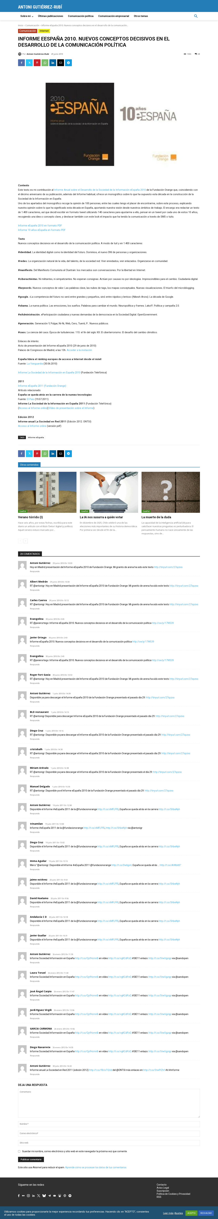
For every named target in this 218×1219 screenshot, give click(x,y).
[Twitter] (29, 62)
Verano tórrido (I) (30, 517)
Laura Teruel (38, 972)
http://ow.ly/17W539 (163, 623)
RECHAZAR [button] (206, 1213)
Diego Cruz (36, 730)
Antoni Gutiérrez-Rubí (38, 54)
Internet (44, 30)
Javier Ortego (38, 637)
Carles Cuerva (38, 600)
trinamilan (36, 823)
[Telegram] (68, 62)
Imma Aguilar (38, 861)
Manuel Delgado (40, 786)
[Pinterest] (37, 62)
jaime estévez (38, 879)
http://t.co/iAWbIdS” (170, 865)
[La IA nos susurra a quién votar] (109, 492)
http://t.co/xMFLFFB (108, 809)
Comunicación (32, 25)
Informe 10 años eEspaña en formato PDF (42, 230)
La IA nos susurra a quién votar (101, 517)
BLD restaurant (39, 712)
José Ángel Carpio (41, 991)
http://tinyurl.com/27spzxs (168, 567)
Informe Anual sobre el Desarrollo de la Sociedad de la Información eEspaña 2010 (100, 189)
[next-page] (26, 541)
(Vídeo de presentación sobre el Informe (71, 408)
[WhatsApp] (45, 62)
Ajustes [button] (178, 1213)
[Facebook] (21, 62)
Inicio (20, 25)
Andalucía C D (38, 916)
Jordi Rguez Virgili (41, 1010)
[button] (196, 16)
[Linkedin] (52, 62)
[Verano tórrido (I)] (47, 492)
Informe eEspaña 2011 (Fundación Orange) (42, 385)
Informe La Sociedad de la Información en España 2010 (49, 372)
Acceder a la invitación (79, 350)
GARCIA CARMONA (41, 1028)
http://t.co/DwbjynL (122, 865)
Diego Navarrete (40, 1047)
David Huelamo (39, 898)
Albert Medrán (39, 581)
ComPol (22, 511)
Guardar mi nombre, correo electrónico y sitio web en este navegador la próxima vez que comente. (74, 1151)
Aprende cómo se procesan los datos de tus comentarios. (96, 1167)
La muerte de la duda (156, 517)
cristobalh (36, 749)
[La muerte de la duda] (171, 492)
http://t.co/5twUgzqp (160, 958)
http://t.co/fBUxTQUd (100, 1070)
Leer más (168, 1213)
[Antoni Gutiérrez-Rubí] (20, 54)
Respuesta (35, 571)
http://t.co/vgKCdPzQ (119, 958)
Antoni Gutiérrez (40, 563)
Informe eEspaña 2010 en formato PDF (40, 225)
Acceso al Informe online (33, 408)
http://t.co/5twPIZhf (154, 1070)
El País (30, 399)
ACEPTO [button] (192, 1213)
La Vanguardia (35, 363)
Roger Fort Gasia (40, 674)
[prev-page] (20, 541)
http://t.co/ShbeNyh (169, 809)
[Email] (60, 62)
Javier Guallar (38, 935)
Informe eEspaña (36, 437)
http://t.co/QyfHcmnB (86, 958)
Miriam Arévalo (39, 767)
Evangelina (36, 618)
